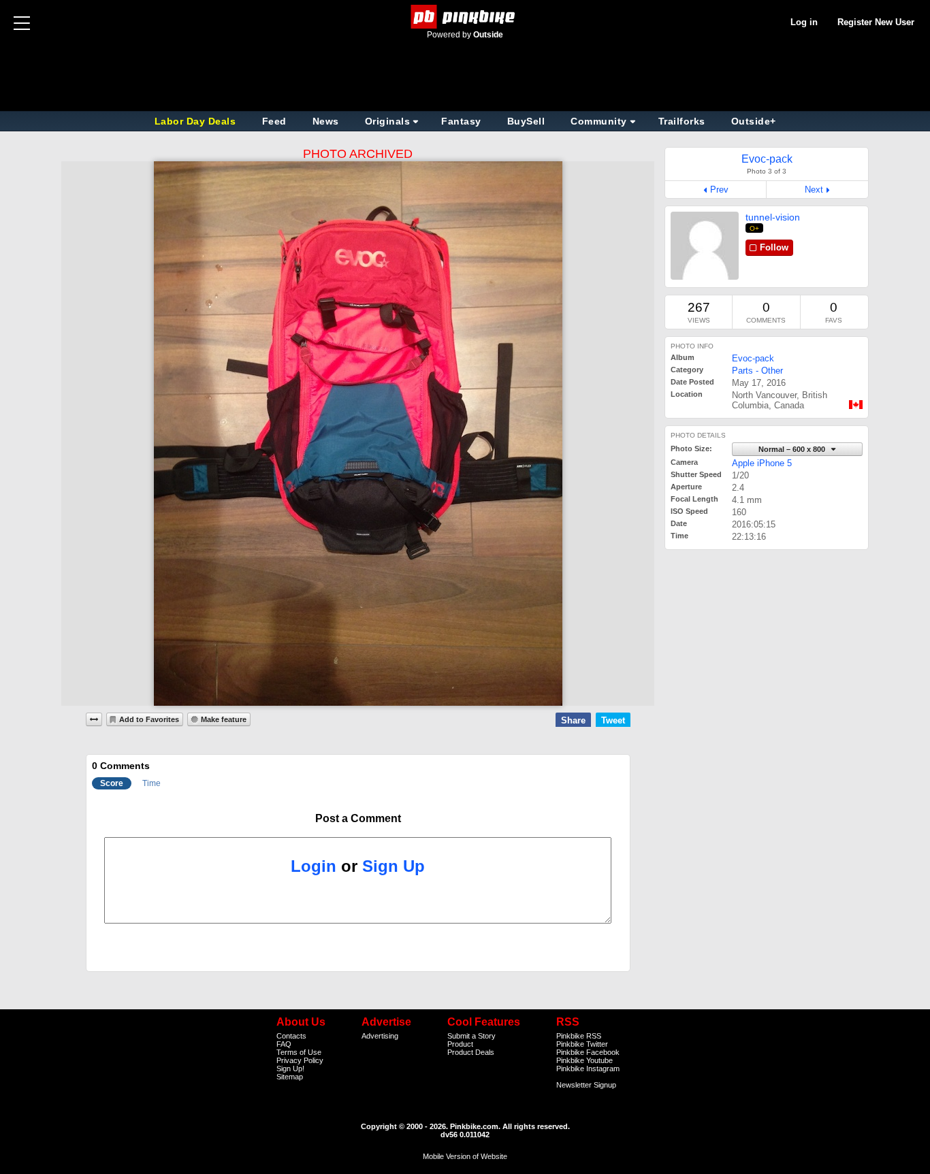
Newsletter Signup (586, 1085)
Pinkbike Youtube (584, 1060)
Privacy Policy (299, 1060)
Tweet (613, 720)
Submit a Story (471, 1036)
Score (111, 783)
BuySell (526, 121)
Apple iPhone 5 (762, 463)
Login (313, 866)
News (325, 121)
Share (573, 720)
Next (814, 189)
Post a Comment (358, 818)
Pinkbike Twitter (582, 1044)
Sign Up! (290, 1068)
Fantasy (461, 121)
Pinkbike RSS (578, 1036)
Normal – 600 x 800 (792, 449)
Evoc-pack (753, 358)
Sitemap (289, 1077)
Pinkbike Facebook (588, 1052)
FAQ (283, 1044)
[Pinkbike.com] (465, 17)
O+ (755, 228)
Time (151, 783)
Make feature (223, 719)
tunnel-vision (772, 217)
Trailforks (681, 121)
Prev (719, 189)
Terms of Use (298, 1052)
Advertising (380, 1036)
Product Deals (470, 1052)
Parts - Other (757, 370)
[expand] (94, 719)
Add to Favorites (149, 719)
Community (599, 121)
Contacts (291, 1036)
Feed (274, 121)
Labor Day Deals (197, 121)
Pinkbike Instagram (588, 1068)
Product (460, 1044)
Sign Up (393, 866)
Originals (388, 121)
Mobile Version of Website (465, 1156)
